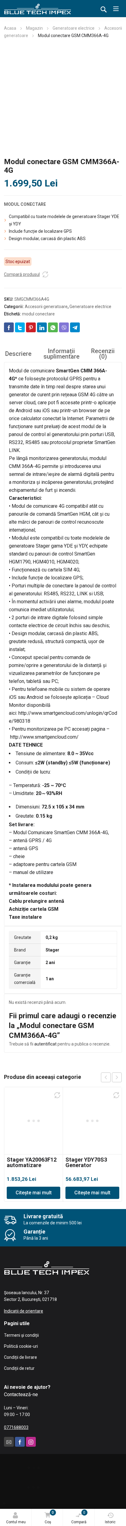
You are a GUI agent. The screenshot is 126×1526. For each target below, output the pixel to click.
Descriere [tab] (18, 353)
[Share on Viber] (64, 327)
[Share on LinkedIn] (42, 327)
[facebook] (20, 1442)
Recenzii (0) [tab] (103, 353)
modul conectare (38, 313)
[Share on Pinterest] (31, 327)
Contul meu (16, 1522)
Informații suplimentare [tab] (61, 353)
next (117, 1077)
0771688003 (16, 1427)
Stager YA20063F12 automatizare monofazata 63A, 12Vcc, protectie (32, 1167)
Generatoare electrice (73, 28)
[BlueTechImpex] (37, 8)
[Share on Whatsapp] (53, 327)
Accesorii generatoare (46, 306)
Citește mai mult (34, 1193)
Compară (79, 1517)
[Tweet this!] (20, 327)
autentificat (45, 1044)
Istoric (110, 1522)
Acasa (10, 28)
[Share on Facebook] (9, 327)
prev (106, 1077)
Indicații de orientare (23, 1311)
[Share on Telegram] (75, 327)
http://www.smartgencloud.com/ (44, 737)
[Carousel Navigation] (111, 1077)
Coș (49, 1517)
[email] (9, 1442)
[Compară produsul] (45, 274)
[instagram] (31, 1442)
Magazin (34, 28)
